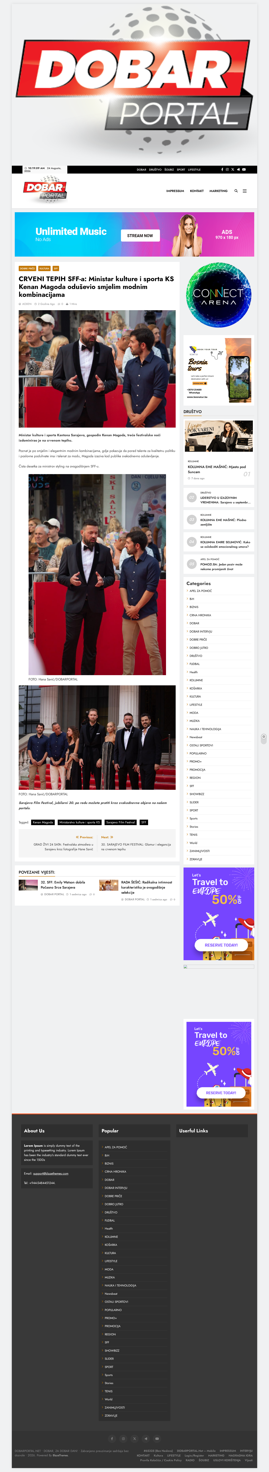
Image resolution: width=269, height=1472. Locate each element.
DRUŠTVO (155, 170)
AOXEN (27, 304)
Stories (194, 827)
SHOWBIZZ (197, 794)
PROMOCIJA (197, 770)
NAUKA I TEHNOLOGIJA (205, 729)
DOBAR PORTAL (54, 894)
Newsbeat (196, 737)
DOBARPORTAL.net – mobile (196, 1451)
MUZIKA (195, 721)
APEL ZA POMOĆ (209, 559)
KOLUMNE (193, 461)
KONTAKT (197, 191)
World (193, 843)
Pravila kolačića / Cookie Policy (161, 1460)
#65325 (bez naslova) (158, 1451)
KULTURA (44, 268)
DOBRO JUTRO (199, 648)
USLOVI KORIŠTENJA (227, 1460)
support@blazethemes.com (50, 1173)
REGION (195, 778)
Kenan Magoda (43, 822)
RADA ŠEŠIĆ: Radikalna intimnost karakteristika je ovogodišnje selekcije (146, 887)
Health (194, 672)
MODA (194, 713)
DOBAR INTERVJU (201, 631)
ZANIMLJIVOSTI (200, 851)
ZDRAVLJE (196, 859)
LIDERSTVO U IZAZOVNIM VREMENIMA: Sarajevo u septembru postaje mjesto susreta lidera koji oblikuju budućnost (225, 505)
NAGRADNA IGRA (241, 1455)
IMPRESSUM (175, 191)
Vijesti (249, 1460)
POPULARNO (198, 753)
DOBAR (141, 170)
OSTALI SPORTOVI (201, 745)
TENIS (193, 835)
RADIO (190, 1460)
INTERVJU (246, 1451)
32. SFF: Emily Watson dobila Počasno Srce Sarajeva (63, 885)
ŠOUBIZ (169, 170)
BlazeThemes (60, 1455)
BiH (192, 599)
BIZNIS (194, 607)
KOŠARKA (196, 688)
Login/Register (194, 1455)
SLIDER (194, 802)
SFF (56, 268)
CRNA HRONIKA (200, 615)
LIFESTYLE (194, 170)
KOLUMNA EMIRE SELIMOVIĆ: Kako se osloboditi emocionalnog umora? (225, 544)
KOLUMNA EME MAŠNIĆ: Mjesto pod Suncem (217, 469)
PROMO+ (196, 761)
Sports (194, 818)
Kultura (158, 1455)
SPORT (181, 170)
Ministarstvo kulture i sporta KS (79, 822)
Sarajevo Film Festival (120, 822)
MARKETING (219, 191)
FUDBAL (195, 664)
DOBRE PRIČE (27, 268)
